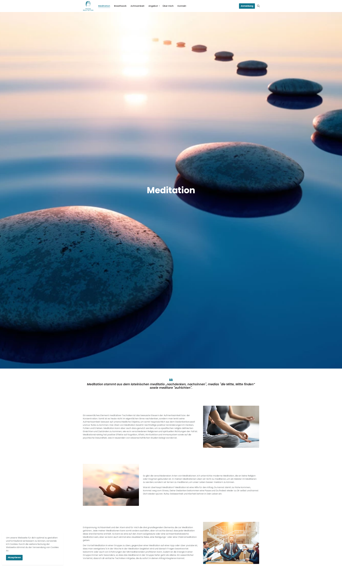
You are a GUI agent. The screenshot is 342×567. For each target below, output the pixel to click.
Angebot (153, 5)
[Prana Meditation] (88, 6)
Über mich (168, 5)
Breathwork (120, 5)
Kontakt (182, 5)
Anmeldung (247, 5)
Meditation (104, 5)
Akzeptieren (14, 557)
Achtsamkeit (137, 5)
